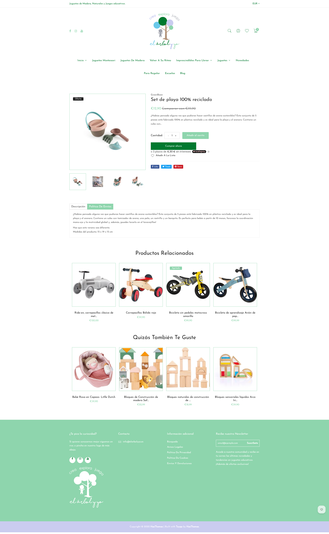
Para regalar (152, 73)
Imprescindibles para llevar (193, 60)
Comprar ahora (173, 146)
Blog (182, 73)
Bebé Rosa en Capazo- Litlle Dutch (93, 397)
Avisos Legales (175, 447)
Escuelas (170, 73)
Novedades (242, 60)
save (179, 167)
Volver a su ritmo (160, 60)
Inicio (80, 60)
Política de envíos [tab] (100, 206)
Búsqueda (172, 441)
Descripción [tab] (78, 206)
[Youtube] (82, 30)
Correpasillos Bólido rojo (141, 312)
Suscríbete (252, 443)
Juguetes (222, 60)
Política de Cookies (177, 458)
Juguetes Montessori (103, 60)
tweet (167, 167)
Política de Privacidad (179, 452)
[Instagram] (76, 30)
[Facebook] (70, 30)
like (156, 167)
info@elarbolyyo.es (133, 441)
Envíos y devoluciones (179, 463)
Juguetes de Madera (132, 60)
